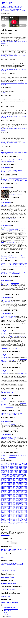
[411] (19, 519)
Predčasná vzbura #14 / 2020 (8, 589)
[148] (14, 480)
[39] (2, 467)
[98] (26, 472)
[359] (25, 511)
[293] (17, 502)
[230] (17, 492)
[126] (2, 478)
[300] (11, 503)
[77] (6, 471)
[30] (8, 466)
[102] (11, 474)
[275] (17, 499)
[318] (11, 506)
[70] (17, 470)
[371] (8, 514)
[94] (17, 472)
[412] (22, 519)
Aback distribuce (5, 348)
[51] (2, 468)
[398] (8, 518)
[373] (14, 514)
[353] (8, 511)
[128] (8, 478)
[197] (25, 487)
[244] (5, 495)
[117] (2, 476)
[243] (2, 495)
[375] (19, 514)
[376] (22, 514)
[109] (6, 475)
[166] (14, 483)
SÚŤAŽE (15, 10)
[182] (8, 486)
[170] (25, 483)
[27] (2, 466)
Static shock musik (9, 301)
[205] (22, 488)
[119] (8, 476)
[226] (5, 492)
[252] (2, 496)
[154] (5, 482)
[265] (14, 498)
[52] (4, 468)
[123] (19, 476)
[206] (25, 488)
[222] (19, 491)
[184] (14, 486)
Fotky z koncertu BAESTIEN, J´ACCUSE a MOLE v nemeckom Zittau (13, 273)
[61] (24, 468)
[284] (17, 500)
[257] (17, 496)
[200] (8, 488)
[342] (2, 510)
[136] (5, 479)
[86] (26, 471)
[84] (22, 471)
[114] (19, 475)
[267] (19, 498)
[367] (22, 512)
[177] (19, 484)
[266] (17, 498)
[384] (19, 515)
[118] (5, 476)
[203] (17, 488)
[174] (11, 484)
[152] (25, 480)
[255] (11, 496)
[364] (14, 512)
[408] (11, 519)
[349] (22, 510)
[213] (19, 490)
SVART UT (23, 228)
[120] (11, 476)
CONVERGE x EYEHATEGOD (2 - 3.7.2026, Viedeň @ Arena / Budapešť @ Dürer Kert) (12, 564)
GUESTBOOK (22, 10)
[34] (17, 466)
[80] (13, 471)
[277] (22, 499)
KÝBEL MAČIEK (22, 373)
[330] (19, 507)
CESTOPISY (10, 8)
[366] (19, 512)
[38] (26, 466)
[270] (2, 499)
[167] (17, 483)
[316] (5, 506)
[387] (2, 516)
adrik (9, 616)
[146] (8, 480)
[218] (8, 491)
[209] (8, 490)
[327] (11, 507)
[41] (6, 467)
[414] (2, 520)
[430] (22, 522)
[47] (20, 467)
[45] (15, 467)
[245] (8, 495)
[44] (13, 467)
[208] (5, 490)
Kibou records (12, 437)
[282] (11, 500)
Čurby (2, 557)
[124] (22, 476)
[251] (25, 495)
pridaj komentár (6, 167)
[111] (11, 475)
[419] (17, 520)
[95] (20, 472)
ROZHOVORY (17, 8)
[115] (22, 475)
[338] (17, 508)
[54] (8, 468)
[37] (24, 466)
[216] (2, 491)
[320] (17, 506)
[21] (15, 464)
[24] (22, 464)
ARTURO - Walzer (5, 596)
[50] (26, 467)
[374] (17, 514)
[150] (19, 480)
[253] (5, 496)
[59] (20, 468)
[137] (8, 479)
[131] (17, 478)
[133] (22, 478)
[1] (2, 463)
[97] (24, 472)
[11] (19, 463)
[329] (17, 507)
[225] (2, 492)
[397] (5, 518)
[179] (25, 484)
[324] (2, 507)
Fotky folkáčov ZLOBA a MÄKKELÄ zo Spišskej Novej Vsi (11, 171)
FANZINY (19, 9)
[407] (8, 519)
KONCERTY (10, 6)
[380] (8, 515)
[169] (22, 483)
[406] (5, 519)
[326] (8, 507)
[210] (11, 490)
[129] (11, 478)
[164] (8, 483)
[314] (25, 504)
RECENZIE (3, 8)
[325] (5, 507)
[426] (11, 522)
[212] (17, 490)
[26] (26, 464)
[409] (14, 519)
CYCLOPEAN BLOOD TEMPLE (18, 359)
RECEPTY (10, 10)
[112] (14, 475)
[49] (24, 467)
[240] (19, 494)
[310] (14, 504)
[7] (12, 463)
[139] (14, 479)
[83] (20, 471)
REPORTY (20, 6)
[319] (14, 506)
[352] (5, 511)
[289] (5, 502)
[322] (22, 506)
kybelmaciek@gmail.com (7, 392)
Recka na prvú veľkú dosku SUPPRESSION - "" (18, 256)
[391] (14, 516)
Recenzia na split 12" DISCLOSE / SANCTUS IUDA (17, 414)
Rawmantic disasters (14, 229)
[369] (2, 514)
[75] (2, 471)
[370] (5, 514)
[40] (4, 467)
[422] (25, 520)
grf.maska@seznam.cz (11, 218)
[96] (22, 472)
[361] (5, 512)
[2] (3, 463)
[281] (8, 500)
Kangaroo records (15, 283)
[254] (8, 496)
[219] (11, 491)
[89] (6, 472)
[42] (8, 467)
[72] (22, 470)
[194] (17, 487)
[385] (22, 515)
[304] (22, 503)
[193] (14, 487)
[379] (5, 515)
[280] (5, 500)
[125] (25, 476)
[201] (11, 488)
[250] (22, 495)
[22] (17, 464)
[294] (19, 502)
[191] (8, 487)
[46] (17, 467)
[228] (11, 492)
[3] (5, 463)
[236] (8, 494)
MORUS (11, 317)
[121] (14, 476)
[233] (25, 492)
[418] (14, 520)
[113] (17, 475)
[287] (25, 500)
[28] (4, 466)
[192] (11, 487)
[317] (8, 506)
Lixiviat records (9, 407)
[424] (5, 522)
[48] (22, 467)
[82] (17, 471)
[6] (10, 463)
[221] (17, 491)
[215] (25, 490)
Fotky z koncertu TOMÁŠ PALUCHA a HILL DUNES (11, 160)
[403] (22, 518)
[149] (17, 480)
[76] (4, 471)
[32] (13, 466)
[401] (17, 518)
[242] (25, 494)
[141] (19, 479)
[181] (5, 486)
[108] (3, 475)
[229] (14, 492)
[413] (25, 519)
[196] (22, 487)
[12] (22, 463)
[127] (5, 478)
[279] (2, 500)
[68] (13, 470)
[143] (25, 479)
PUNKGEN (7, 3)
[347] (17, 510)
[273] (11, 499)
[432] (11, 523)
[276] (19, 499)
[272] (8, 499)
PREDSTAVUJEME (6, 9)
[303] (19, 503)
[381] (11, 515)
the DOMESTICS (16, 438)
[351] (2, 511)
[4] (7, 463)
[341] (25, 508)
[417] (11, 520)
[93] (15, 472)
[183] (11, 486)
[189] (2, 487)
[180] (2, 486)
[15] (2, 464)
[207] (2, 490)
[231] (19, 492)
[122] (16, 476)
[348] (19, 510)
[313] (22, 504)
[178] (22, 484)
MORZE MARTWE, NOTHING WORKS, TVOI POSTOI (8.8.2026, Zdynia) (13, 550)
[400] (14, 518)
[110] (8, 475)
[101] (8, 474)
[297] (2, 503)
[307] (5, 504)
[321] (19, 506)
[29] (6, 466)
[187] (22, 486)
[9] (15, 463)
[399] (11, 518)
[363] (11, 512)
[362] (8, 512)
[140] (17, 479)
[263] (8, 498)
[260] (25, 496)
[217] (5, 491)
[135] (2, 479)
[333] (2, 508)
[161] (25, 482)
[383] (17, 515)
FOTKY (16, 6)
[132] (19, 478)
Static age (13, 424)
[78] (8, 471)
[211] (14, 490)
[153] (2, 482)
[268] (22, 498)
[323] (25, 506)
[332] (25, 507)
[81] (15, 471)
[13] (24, 463)
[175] (14, 484)
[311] (17, 504)
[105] (19, 474)
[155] (8, 482)
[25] (24, 464)
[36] (22, 466)
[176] (17, 484)
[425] (8, 522)
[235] (5, 494)
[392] (17, 516)
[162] (2, 483)
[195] (19, 487)
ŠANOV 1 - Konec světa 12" (8, 571)
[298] (5, 503)
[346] (14, 510)
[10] (17, 463)
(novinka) (3, 92)
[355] (14, 511)
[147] (11, 480)
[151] (22, 480)
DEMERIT (21, 190)
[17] (6, 464)
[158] (17, 482)
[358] (22, 511)
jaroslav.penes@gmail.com (15, 194)
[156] (11, 482)
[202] (14, 488)
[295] (22, 502)
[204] (19, 488)
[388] (5, 516)
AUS (7, 425)
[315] (2, 506)
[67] (11, 470)
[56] (13, 468)
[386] (25, 515)
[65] (6, 470)
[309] (11, 504)
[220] (14, 491)
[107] (25, 474)
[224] (25, 491)
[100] (5, 474)
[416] (8, 520)
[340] (22, 508)
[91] (11, 472)
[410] (17, 519)
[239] (17, 494)
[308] (8, 504)
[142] (22, 479)
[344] (8, 510)
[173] (8, 484)
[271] (5, 499)
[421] (22, 520)
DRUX (18, 301)
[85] (24, 471)
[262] (5, 498)
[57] (15, 468)
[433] (14, 523)
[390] (11, 516)
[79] (11, 471)
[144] (2, 480)
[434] (17, 523)
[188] (25, 486)
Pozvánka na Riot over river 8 (8, 583)
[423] (2, 522)
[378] (2, 515)
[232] (22, 492)
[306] (2, 504)
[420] (19, 520)
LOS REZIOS (22, 336)
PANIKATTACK (11, 242)
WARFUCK (23, 403)
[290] (8, 502)
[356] (17, 511)
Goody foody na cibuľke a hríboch (9, 602)
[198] (2, 488)
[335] (8, 508)
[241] (22, 494)
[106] (22, 474)
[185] (17, 486)
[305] (25, 503)
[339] (19, 508)
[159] (19, 482)
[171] (2, 484)
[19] (11, 464)
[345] (11, 510)
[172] (5, 484)
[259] (22, 496)
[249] (19, 495)
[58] (17, 468)
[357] (19, 511)
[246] (11, 495)
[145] (5, 480)
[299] (8, 503)
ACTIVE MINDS (13, 336)
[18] (8, 464)
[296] (25, 502)
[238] (14, 494)
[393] (19, 516)
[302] (17, 503)
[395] (25, 516)
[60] (22, 468)
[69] (15, 470)
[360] (2, 512)
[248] (17, 495)
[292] (14, 502)
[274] (14, 499)
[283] (14, 500)
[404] (25, 518)
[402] (19, 518)
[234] (2, 494)
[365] (17, 512)
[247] (14, 495)
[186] (19, 486)
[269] (25, 498)
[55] (11, 468)
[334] (5, 508)
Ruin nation (13, 316)
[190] (5, 487)
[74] (26, 470)
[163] (5, 483)
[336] (11, 508)
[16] (4, 464)
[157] (14, 482)
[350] (25, 510)
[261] (2, 498)
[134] (25, 478)
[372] (11, 514)
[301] (14, 503)
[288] (2, 502)
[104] (16, 474)
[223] (22, 491)
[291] (11, 502)
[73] (24, 470)
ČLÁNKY (13, 9)
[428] (17, 522)
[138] (11, 479)
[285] (19, 500)
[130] (14, 478)
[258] (19, 496)
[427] (14, 522)
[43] (11, 467)
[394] (22, 516)
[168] (19, 483)
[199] (5, 488)
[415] (5, 520)
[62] (26, 468)
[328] (14, 507)
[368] (25, 512)
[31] (11, 466)
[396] (2, 518)
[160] (22, 482)
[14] (26, 463)
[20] (13, 464)
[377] (25, 514)
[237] (11, 494)
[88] (4, 472)
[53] (6, 468)
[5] (8, 463)
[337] (14, 508)
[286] (22, 500)
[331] (22, 507)
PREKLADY (4, 10)
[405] (2, 519)
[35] (20, 466)
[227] (8, 492)
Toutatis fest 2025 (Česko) (7, 577)
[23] (20, 464)
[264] (11, 498)
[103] (13, 474)
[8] (13, 463)
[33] (15, 466)
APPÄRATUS (4, 230)
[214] (22, 490)
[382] (14, 515)
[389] (8, 516)
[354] (11, 511)
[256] (14, 496)
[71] (20, 470)
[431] (25, 522)
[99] (3, 474)
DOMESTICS (14, 284)
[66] (8, 470)
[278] (25, 499)
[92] (13, 472)
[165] (11, 483)
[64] (4, 470)
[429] (19, 522)
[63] (2, 470)
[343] (5, 510)
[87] (2, 472)
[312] (19, 504)
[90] (8, 472)
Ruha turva (14, 348)
